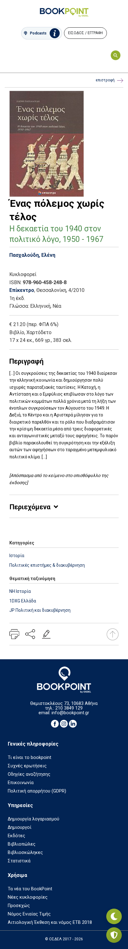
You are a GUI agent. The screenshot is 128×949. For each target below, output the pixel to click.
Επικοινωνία (21, 782)
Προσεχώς (19, 905)
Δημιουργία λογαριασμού (33, 819)
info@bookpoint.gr (70, 712)
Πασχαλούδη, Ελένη (32, 255)
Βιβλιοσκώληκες (25, 852)
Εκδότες (16, 835)
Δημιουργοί (19, 827)
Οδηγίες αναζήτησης (29, 774)
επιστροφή (105, 80)
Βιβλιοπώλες (21, 844)
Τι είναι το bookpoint (29, 757)
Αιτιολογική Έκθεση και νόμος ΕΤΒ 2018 (50, 922)
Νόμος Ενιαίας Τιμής (29, 914)
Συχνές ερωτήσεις (27, 766)
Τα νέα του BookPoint (30, 889)
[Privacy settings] (114, 935)
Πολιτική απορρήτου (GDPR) (37, 791)
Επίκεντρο (21, 290)
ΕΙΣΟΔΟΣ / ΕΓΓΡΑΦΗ (85, 33)
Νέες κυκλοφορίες (28, 897)
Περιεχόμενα (30, 507)
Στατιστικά (19, 861)
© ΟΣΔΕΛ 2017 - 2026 (64, 939)
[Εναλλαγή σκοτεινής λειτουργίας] (114, 916)
